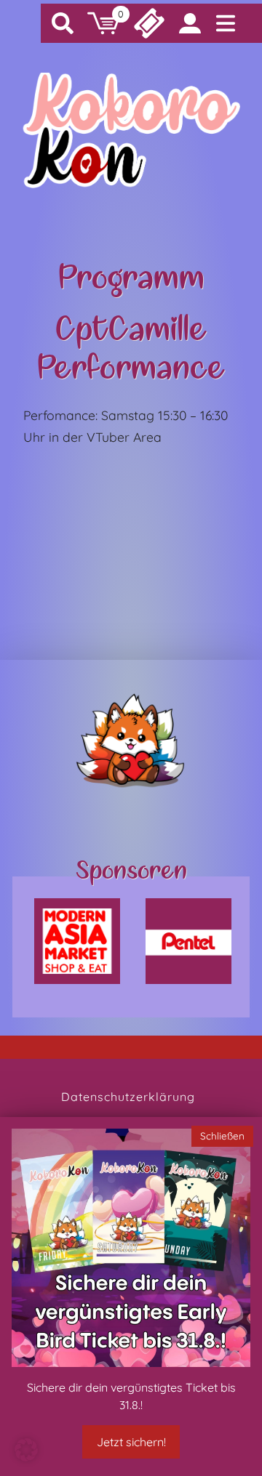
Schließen (222, 1135)
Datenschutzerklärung (128, 1096)
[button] (26, 1450)
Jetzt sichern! (131, 1442)
